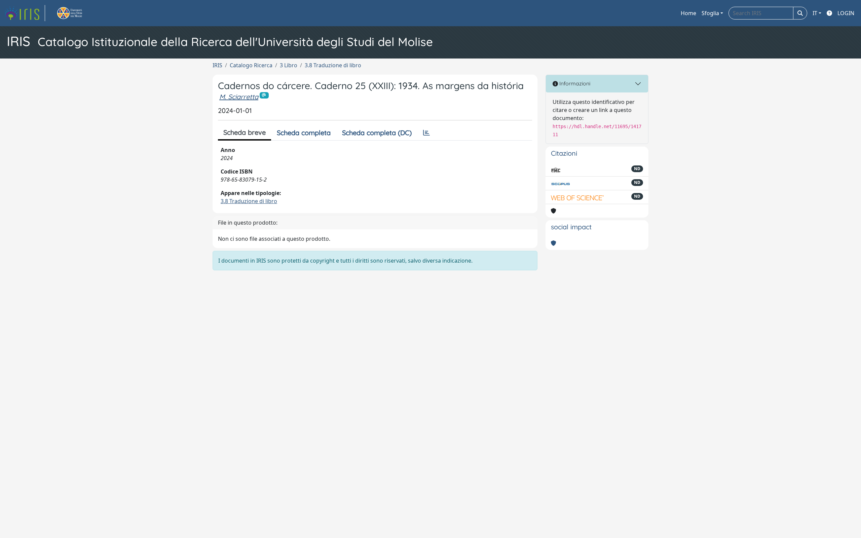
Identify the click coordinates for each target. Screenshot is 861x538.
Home (688, 13)
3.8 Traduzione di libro (333, 65)
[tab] (426, 133)
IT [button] (815, 13)
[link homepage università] (77, 13)
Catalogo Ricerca (251, 65)
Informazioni (574, 83)
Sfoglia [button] (710, 13)
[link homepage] (24, 13)
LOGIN (845, 13)
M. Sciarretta (238, 96)
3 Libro (288, 65)
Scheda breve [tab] (244, 132)
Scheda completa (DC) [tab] (377, 132)
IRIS (217, 65)
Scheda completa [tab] (304, 132)
